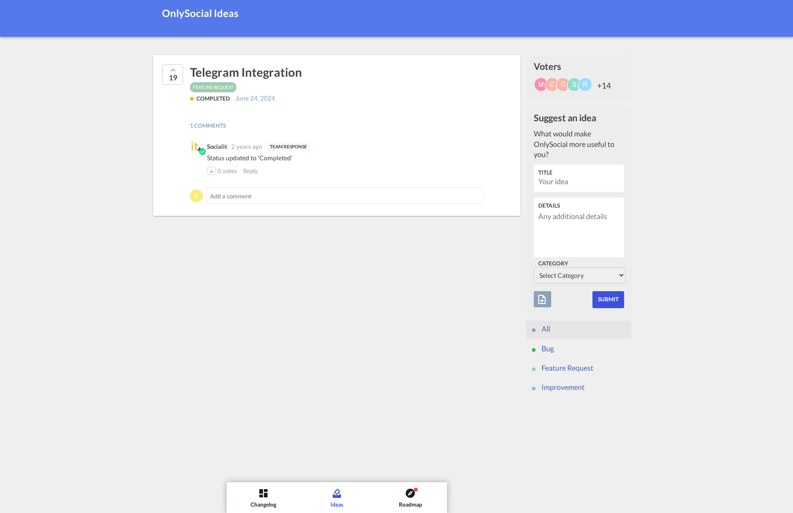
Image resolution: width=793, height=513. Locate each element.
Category (553, 263)
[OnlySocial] (16, 13)
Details (549, 205)
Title (545, 172)
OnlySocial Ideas (200, 13)
